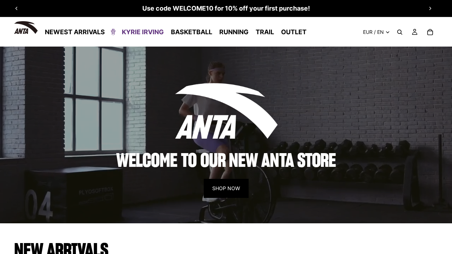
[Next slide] (430, 8)
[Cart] (430, 32)
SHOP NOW (226, 188)
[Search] (400, 32)
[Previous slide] (16, 8)
